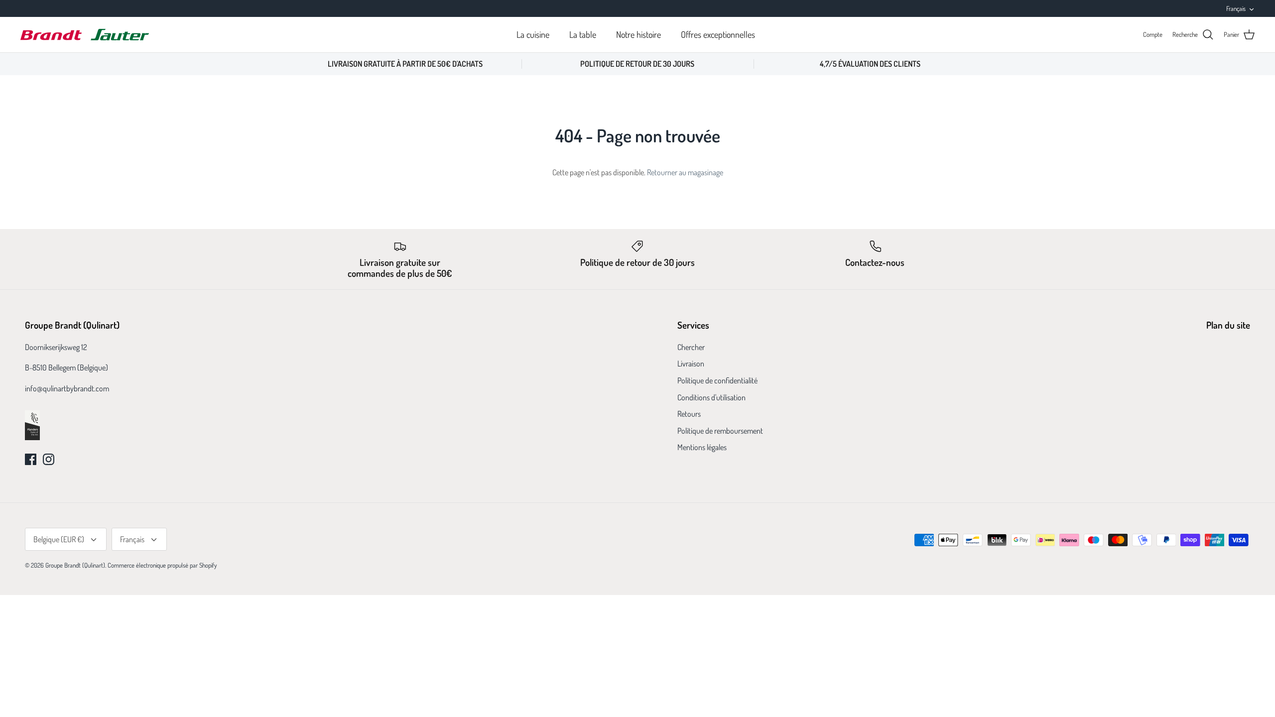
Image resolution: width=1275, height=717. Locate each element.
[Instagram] (48, 459)
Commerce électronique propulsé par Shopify (162, 565)
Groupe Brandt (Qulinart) (75, 565)
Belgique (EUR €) (58, 539)
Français (1236, 8)
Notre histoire (638, 34)
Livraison (690, 363)
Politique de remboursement (720, 431)
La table (582, 34)
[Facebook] (30, 459)
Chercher (691, 347)
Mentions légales (702, 447)
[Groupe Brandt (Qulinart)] (84, 34)
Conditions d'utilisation (711, 397)
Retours (689, 414)
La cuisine (532, 34)
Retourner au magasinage (685, 172)
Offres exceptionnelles (718, 34)
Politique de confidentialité (717, 380)
